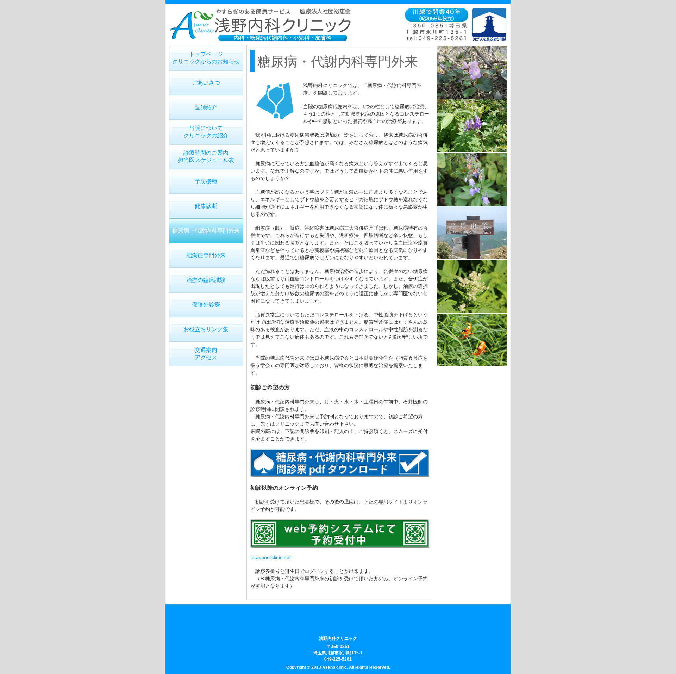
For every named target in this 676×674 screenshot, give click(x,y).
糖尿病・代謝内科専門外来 (206, 231)
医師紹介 (206, 107)
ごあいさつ (206, 83)
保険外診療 (206, 305)
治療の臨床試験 (206, 280)
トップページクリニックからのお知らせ (206, 57)
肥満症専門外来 (206, 255)
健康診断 (206, 206)
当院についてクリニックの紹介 (206, 131)
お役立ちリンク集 (206, 329)
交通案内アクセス (206, 353)
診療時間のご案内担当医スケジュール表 (206, 156)
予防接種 (206, 181)
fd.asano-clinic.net (270, 557)
